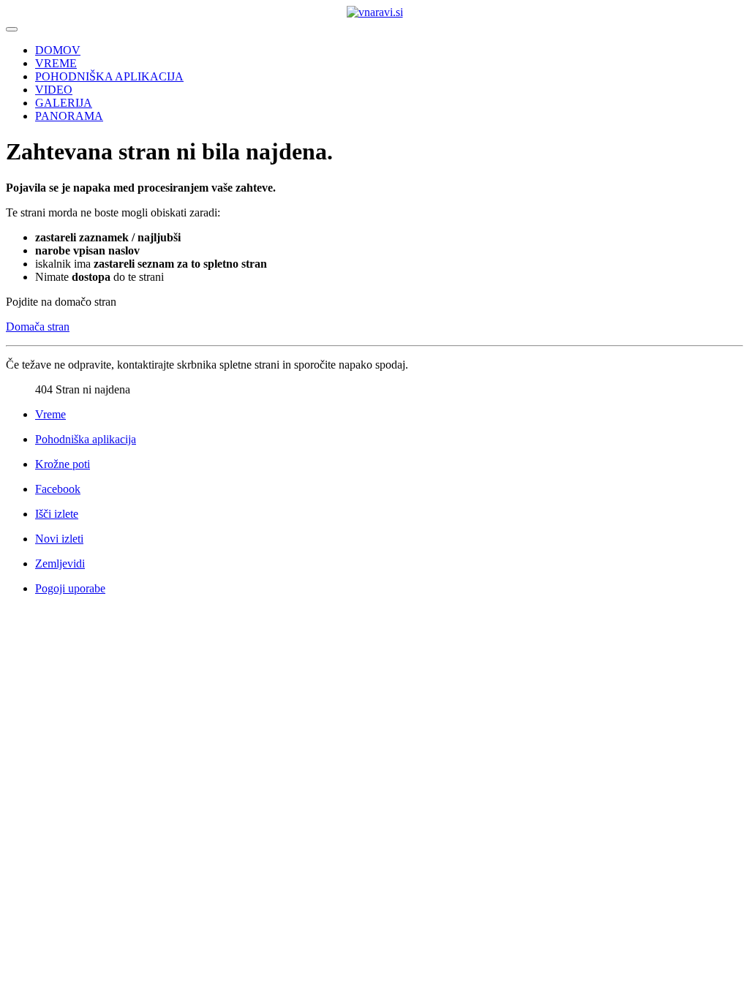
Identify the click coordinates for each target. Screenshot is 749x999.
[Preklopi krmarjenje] (12, 29)
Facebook (57, 489)
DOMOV (57, 50)
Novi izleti (59, 538)
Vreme (50, 414)
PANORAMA (69, 116)
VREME (56, 63)
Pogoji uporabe (70, 588)
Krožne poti (62, 464)
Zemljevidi (60, 563)
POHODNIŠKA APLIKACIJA (109, 76)
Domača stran (37, 326)
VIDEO (53, 89)
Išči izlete (56, 514)
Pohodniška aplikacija (85, 439)
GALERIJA (63, 103)
